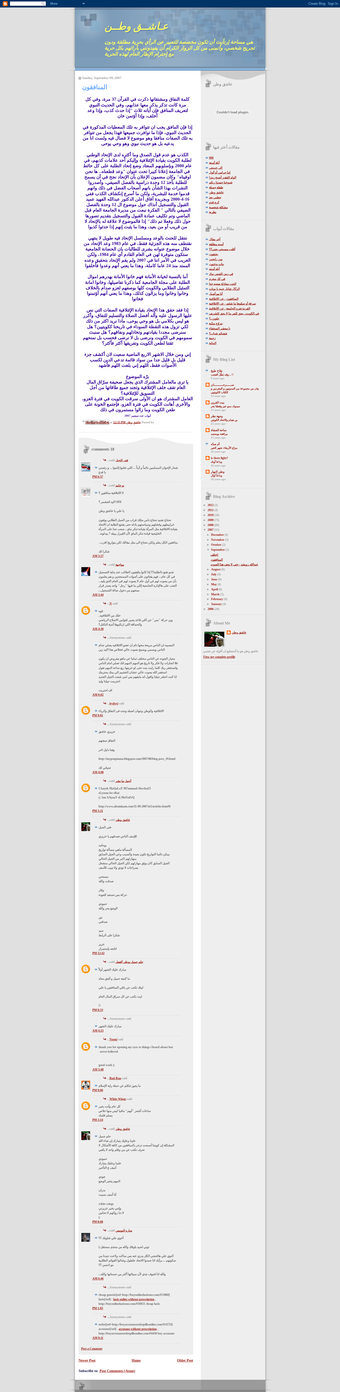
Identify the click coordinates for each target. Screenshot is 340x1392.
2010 (211, 515)
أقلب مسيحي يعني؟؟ (222, 249)
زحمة (212, 338)
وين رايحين (216, 259)
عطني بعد (215, 197)
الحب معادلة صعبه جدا (222, 284)
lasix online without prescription (133, 1299)
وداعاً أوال (216, 475)
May (214, 584)
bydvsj (114, 703)
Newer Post (87, 1360)
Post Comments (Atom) (117, 1371)
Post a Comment (91, 1348)
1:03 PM (97, 1308)
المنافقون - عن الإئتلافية (223, 299)
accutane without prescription (138, 1329)
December (218, 535)
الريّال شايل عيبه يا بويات (224, 289)
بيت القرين (217, 402)
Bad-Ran (115, 1078)
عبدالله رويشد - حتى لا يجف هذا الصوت (234, 564)
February (217, 599)
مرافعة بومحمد (219, 433)
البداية (212, 343)
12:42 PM (98, 953)
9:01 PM (97, 715)
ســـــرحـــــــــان (222, 385)
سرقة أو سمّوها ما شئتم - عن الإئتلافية (232, 303)
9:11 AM (97, 1338)
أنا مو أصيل (216, 294)
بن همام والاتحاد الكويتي (224, 419)
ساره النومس (123, 1230)
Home (136, 1360)
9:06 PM (97, 1090)
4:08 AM (98, 772)
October (216, 544)
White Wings (118, 1099)
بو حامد (119, 485)
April (215, 589)
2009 (211, 520)
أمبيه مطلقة (216, 244)
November (218, 539)
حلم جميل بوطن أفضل (129, 962)
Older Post (185, 1360)
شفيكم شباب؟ (218, 333)
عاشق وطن (122, 820)
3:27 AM (98, 556)
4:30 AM (98, 629)
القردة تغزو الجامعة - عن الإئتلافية (229, 308)
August (216, 569)
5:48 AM (98, 1069)
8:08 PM (97, 1222)
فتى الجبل (121, 460)
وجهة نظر (217, 416)
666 (211, 157)
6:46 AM (98, 1278)
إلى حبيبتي (215, 167)
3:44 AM (98, 595)
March (215, 594)
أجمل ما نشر (123, 781)
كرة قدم (214, 202)
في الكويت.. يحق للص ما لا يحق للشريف (234, 313)
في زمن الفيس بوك (221, 274)
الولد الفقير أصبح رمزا (222, 177)
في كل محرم (217, 279)
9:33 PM (97, 1010)
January (217, 604)
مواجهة (119, 564)
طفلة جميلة (216, 187)
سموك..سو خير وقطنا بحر (225, 406)
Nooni (113, 1039)
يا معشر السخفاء (219, 328)
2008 (211, 525)
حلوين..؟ (214, 318)
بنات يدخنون (216, 264)
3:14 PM (97, 1120)
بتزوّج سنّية (216, 323)
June (214, 579)
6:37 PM (97, 476)
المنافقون (217, 559)
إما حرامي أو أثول (219, 172)
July (214, 574)
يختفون (213, 254)
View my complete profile (219, 657)
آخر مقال (214, 239)
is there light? (219, 458)
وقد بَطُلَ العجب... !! (222, 374)
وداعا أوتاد (216, 461)
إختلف (214, 554)
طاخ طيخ (217, 371)
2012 (211, 505)
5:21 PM (97, 811)
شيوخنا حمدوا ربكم (220, 182)
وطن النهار (218, 471)
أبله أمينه (214, 269)
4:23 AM (98, 1030)
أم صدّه (215, 444)
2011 (211, 510)
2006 (211, 609)
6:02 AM (98, 694)
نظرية (212, 212)
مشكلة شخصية (218, 207)
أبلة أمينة (214, 162)
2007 (211, 530)
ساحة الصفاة (219, 430)
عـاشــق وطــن (136, 26)
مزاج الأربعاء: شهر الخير (224, 447)
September (218, 549)
